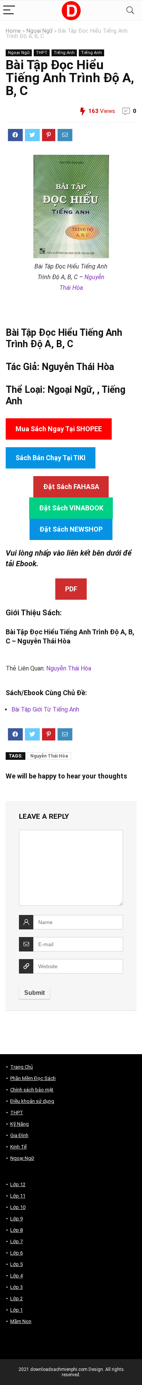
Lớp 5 (16, 1264)
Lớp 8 (16, 1230)
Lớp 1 (16, 1310)
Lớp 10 (17, 1207)
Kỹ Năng (19, 1124)
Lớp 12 (17, 1184)
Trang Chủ (21, 1067)
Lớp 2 (16, 1298)
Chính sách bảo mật (31, 1090)
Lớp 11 (17, 1196)
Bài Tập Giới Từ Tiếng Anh (45, 709)
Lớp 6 (16, 1253)
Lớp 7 (16, 1241)
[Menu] (9, 10)
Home (13, 31)
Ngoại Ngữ (40, 31)
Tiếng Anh (64, 52)
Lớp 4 (16, 1276)
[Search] (130, 10)
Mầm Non (20, 1321)
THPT (41, 52)
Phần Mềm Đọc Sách (33, 1078)
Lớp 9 (16, 1218)
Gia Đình (19, 1135)
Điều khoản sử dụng (32, 1101)
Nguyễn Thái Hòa (78, 366)
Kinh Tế (18, 1147)
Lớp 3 (16, 1287)
